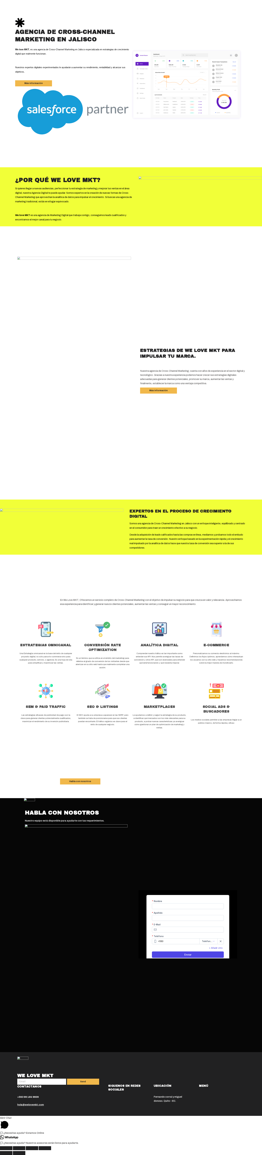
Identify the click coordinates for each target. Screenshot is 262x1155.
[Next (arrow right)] (19, 1153)
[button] (33, 83)
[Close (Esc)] (6, 1148)
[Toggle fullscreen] (32, 1148)
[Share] (19, 1148)
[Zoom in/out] (45, 1148)
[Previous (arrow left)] (6, 1153)
